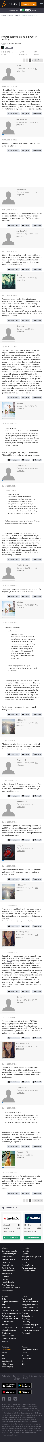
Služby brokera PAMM (10, 1319)
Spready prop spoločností (31, 1327)
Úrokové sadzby (7, 1257)
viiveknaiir (9, 48)
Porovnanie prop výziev (30, 1325)
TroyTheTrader (22, 565)
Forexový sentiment (29, 1268)
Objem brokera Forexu (30, 1307)
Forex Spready (27, 1299)
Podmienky (6, 1376)
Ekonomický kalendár (9, 1251)
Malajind (20, 845)
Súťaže (24, 1262)
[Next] (41, 60)
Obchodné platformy (9, 1327)
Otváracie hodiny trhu (9, 1254)
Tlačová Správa (27, 1316)
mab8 (19, 66)
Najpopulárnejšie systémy (31, 1257)
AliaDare (20, 403)
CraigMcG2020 (22, 466)
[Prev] (24, 60)
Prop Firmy (26, 1322)
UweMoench (21, 760)
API (3, 1355)
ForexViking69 (22, 1152)
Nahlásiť (38, 114)
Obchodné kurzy (8, 1336)
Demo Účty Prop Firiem (30, 1330)
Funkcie (4, 1353)
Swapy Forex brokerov (30, 1305)
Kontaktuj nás (27, 1355)
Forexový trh (6, 1262)
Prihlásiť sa (13, 4)
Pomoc (24, 1353)
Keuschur (20, 326)
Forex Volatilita (7, 1265)
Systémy (25, 1254)
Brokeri (4, 1299)
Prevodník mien (7, 1291)
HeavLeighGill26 (22, 932)
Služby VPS (6, 1307)
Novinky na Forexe (8, 1271)
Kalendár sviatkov (8, 1259)
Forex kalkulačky (8, 1282)
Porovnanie (26, 1333)
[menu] (41, 4)
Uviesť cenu (14, 114)
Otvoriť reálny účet (11, 1237)
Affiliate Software (8, 1364)
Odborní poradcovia (9, 1330)
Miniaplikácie (6, 1350)
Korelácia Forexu (8, 1268)
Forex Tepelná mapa (9, 1285)
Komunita (25, 1251)
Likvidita (5, 1279)
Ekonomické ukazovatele (11, 1288)
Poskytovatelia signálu (10, 1310)
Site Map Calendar (37, 1376)
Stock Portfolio (7, 1361)
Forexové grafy (27, 1265)
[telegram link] (15, 1399)
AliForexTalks (22, 802)
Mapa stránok (25, 1377)
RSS (3, 1358)
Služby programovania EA (11, 1313)
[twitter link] (9, 1399)
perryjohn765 (21, 119)
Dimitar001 (21, 997)
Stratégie (25, 1259)
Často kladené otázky (30, 1350)
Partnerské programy (9, 1316)
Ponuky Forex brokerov (30, 1302)
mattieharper (22, 189)
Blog (23, 1364)
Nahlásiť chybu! (27, 1358)
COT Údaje (5, 1276)
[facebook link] (3, 1399)
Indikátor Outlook (28, 1271)
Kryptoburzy (6, 1333)
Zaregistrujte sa (29, 4)
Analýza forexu (7, 1274)
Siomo (19, 275)
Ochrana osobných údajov (16, 1378)
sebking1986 (21, 720)
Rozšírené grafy (7, 1367)
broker (9, 961)
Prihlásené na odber (14, 44)
